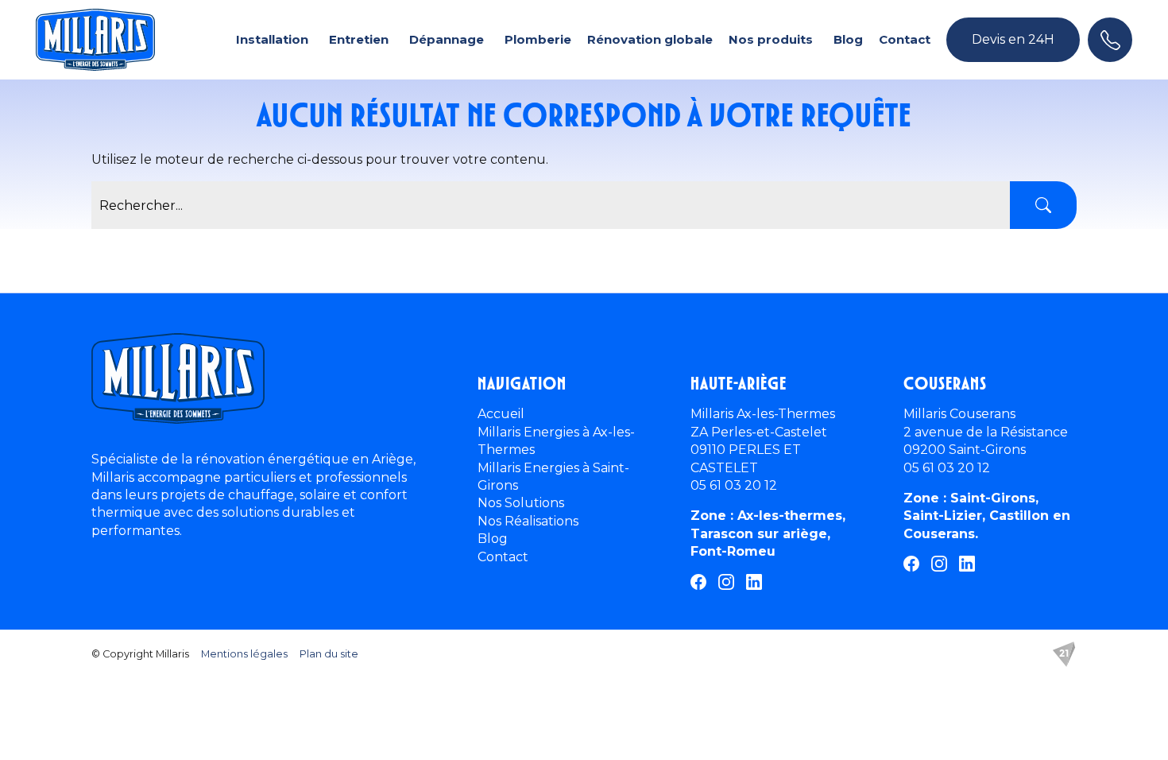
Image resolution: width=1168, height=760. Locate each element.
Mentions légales (244, 654)
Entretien (359, 39)
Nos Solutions (521, 502)
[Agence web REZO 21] (1064, 654)
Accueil (501, 413)
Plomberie (538, 39)
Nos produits (771, 39)
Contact (904, 39)
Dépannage (446, 39)
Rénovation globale (650, 39)
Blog (848, 39)
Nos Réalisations (528, 521)
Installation (272, 39)
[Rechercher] (1043, 205)
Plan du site (329, 654)
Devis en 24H (1013, 39)
